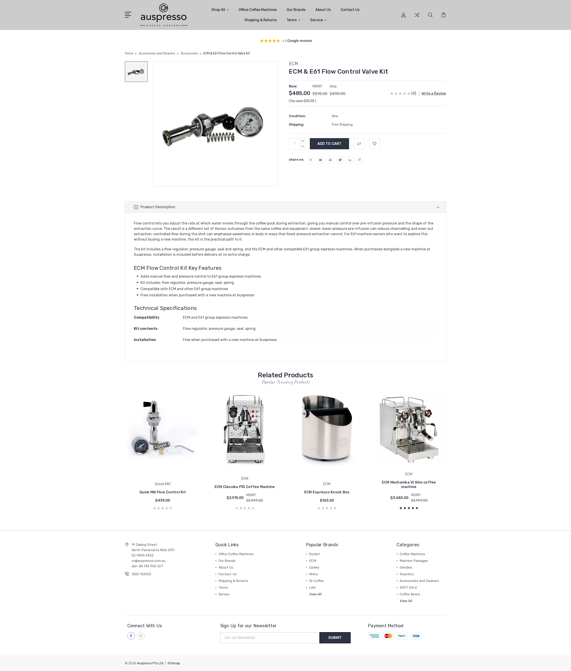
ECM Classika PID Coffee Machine (245, 487)
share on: (296, 160)
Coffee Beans (410, 594)
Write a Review (434, 93)
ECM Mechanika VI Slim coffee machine (409, 484)
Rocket (314, 554)
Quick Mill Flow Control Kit (162, 492)
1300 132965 (141, 574)
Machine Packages (414, 561)
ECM (312, 561)
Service (316, 20)
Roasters (407, 574)
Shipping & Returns (260, 20)
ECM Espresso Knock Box (327, 492)
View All (315, 594)
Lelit (312, 588)
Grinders (406, 567)
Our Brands (296, 10)
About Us (323, 10)
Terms (292, 20)
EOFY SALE (408, 588)
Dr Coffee (316, 581)
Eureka (314, 567)
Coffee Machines (412, 554)
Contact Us (350, 10)
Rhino (313, 574)
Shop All (218, 10)
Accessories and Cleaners (419, 581)
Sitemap (174, 663)
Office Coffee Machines (258, 10)
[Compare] (416, 17)
